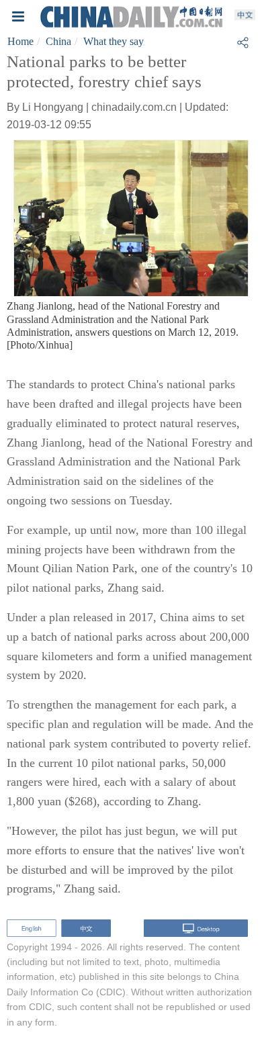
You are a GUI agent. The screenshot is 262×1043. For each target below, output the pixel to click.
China (58, 41)
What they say (113, 41)
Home (20, 41)
